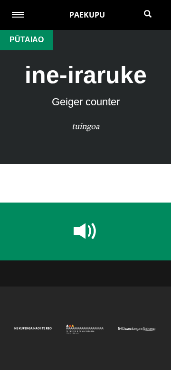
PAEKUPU (87, 14)
